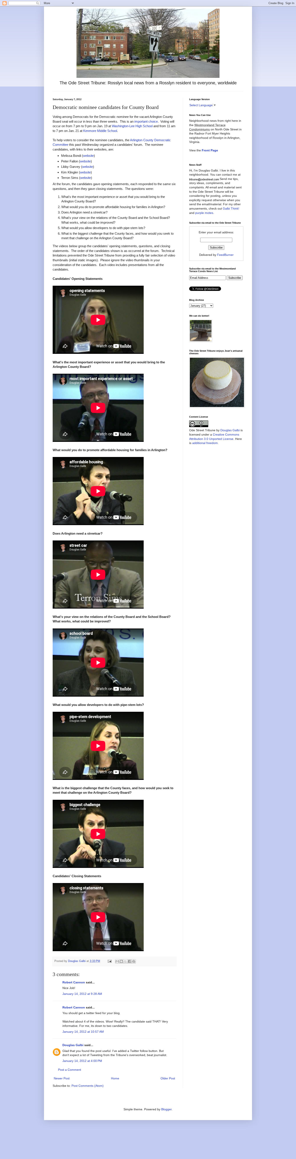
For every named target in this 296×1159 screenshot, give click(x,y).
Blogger (166, 1109)
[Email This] (117, 961)
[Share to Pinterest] (134, 961)
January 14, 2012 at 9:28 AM (82, 993)
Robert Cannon (73, 982)
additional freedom (205, 443)
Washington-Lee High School (132, 126)
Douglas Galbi (72, 1045)
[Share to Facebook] (129, 961)
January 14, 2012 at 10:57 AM (83, 1031)
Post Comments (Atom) (88, 1085)
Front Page (210, 150)
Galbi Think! (231, 208)
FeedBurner (225, 254)
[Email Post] (109, 961)
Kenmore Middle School (100, 131)
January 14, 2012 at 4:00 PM (82, 1061)
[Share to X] (125, 961)
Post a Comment (69, 1069)
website (88, 155)
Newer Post (62, 1078)
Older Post (168, 1078)
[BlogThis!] (121, 961)
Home (115, 1078)
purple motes (204, 213)
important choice (146, 121)
